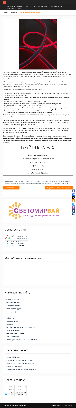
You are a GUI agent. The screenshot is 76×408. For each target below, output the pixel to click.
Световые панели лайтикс (15, 333)
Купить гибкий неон (13, 357)
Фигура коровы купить (14, 366)
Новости (13, 179)
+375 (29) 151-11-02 (21, 236)
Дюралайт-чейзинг (12, 330)
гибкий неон (53, 181)
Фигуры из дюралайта (13, 299)
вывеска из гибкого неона (14, 181)
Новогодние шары (12, 336)
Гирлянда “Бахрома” (13, 306)
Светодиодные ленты (13, 303)
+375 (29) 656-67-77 (21, 239)
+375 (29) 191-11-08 (21, 241)
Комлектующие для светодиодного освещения (22, 339)
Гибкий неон (10, 318)
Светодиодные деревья (14, 309)
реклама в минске (38, 183)
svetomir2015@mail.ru (14, 8)
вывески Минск (29, 181)
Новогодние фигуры (13, 312)
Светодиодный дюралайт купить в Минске (20, 327)
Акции (7, 179)
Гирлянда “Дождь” (12, 321)
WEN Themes (68, 405)
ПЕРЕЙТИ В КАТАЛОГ (37, 147)
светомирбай (63, 183)
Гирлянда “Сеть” (11, 324)
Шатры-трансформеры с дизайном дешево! (21, 369)
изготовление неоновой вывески (20, 183)
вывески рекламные (41, 181)
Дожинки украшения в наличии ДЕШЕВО (20, 363)
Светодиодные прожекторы (15, 315)
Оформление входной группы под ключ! (19, 360)
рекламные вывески (51, 183)
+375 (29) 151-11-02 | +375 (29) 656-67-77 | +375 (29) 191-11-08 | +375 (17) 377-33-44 (33, 6)
